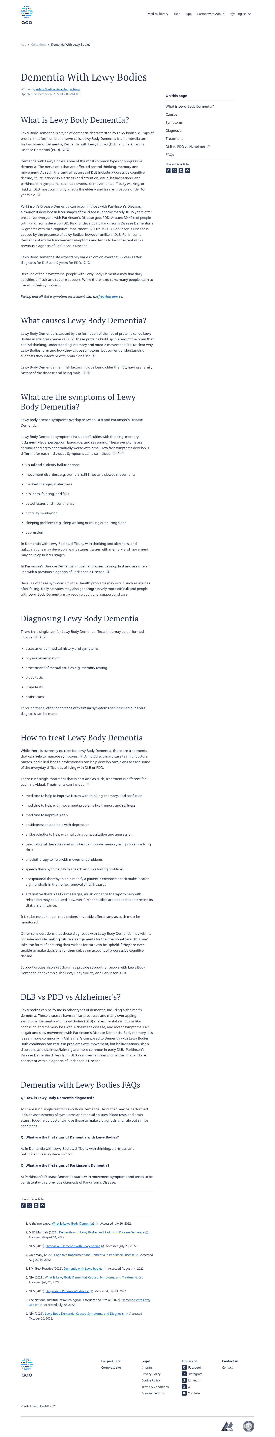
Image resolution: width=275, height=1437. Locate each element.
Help (177, 14)
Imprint (147, 1367)
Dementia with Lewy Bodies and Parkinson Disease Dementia (101, 1232)
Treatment (174, 138)
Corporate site (111, 1367)
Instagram (195, 1374)
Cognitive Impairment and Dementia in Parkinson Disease (94, 1255)
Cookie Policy (151, 1380)
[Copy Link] (168, 170)
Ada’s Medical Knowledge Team (58, 89)
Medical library (158, 14)
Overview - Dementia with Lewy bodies (73, 1246)
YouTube (194, 1393)
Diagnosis (173, 130)
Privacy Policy (151, 1374)
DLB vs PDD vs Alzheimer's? (188, 146)
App (189, 14)
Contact (227, 1367)
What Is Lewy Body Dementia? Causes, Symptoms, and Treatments (91, 1277)
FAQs (170, 154)
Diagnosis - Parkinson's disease (67, 1291)
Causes (171, 114)
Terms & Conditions (155, 1387)
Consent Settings (153, 1393)
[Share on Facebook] (187, 170)
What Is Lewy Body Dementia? (73, 1223)
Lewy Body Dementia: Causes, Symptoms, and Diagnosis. (84, 1313)
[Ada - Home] (27, 18)
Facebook (195, 1367)
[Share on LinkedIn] (181, 170)
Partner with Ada (209, 14)
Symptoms (174, 122)
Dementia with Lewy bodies (83, 1268)
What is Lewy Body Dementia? (190, 106)
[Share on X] (174, 170)
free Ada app (108, 296)
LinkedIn (194, 1380)
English (242, 14)
